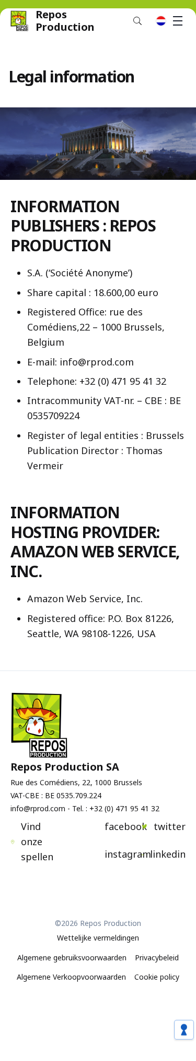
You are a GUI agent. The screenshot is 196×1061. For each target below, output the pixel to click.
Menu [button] (178, 21)
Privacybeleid (157, 957)
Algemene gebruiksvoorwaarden (71, 957)
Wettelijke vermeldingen (98, 938)
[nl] (161, 21)
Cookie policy (156, 977)
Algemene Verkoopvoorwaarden (71, 977)
